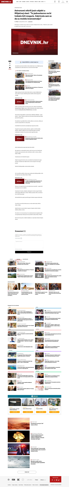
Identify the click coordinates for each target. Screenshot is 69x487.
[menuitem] (67, 1)
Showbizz (23, 1)
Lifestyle (27, 1)
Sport (20, 1)
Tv (44, 1)
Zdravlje (36, 1)
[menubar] (67, 2)
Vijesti (17, 1)
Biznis (39, 1)
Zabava (42, 1)
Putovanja (32, 1)
